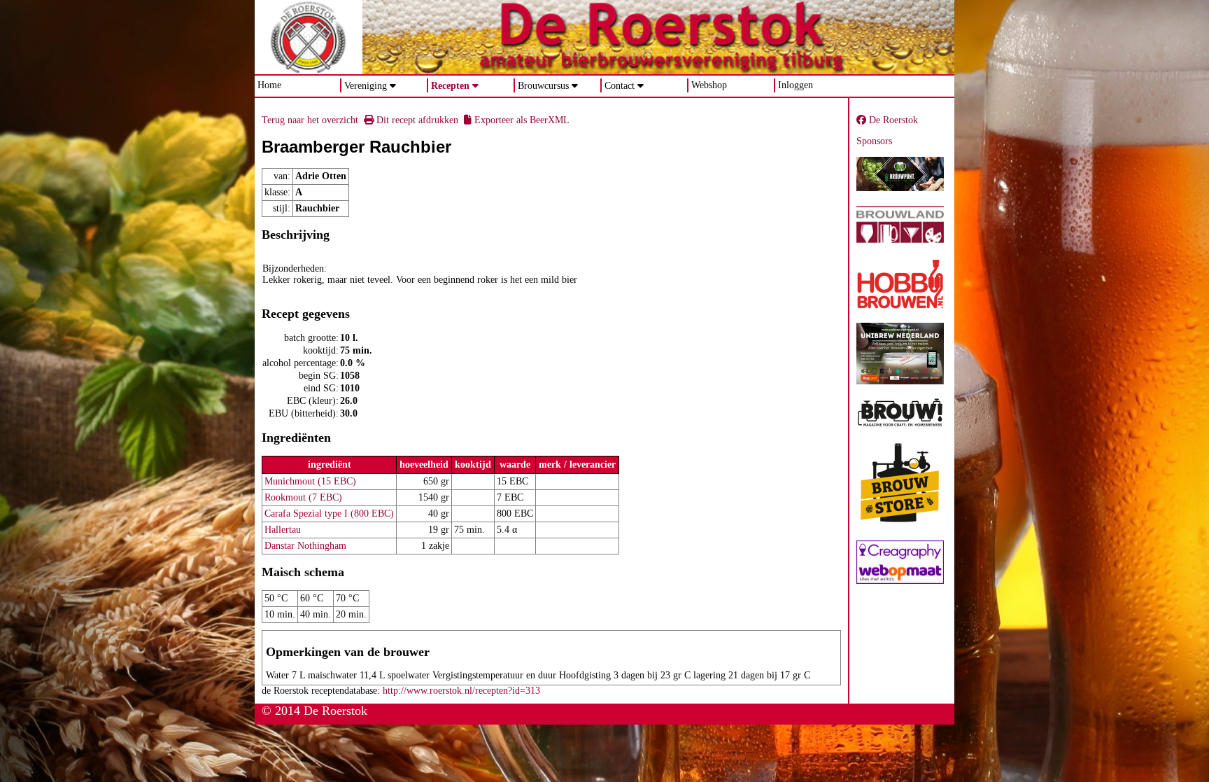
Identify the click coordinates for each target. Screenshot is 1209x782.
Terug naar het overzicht (310, 120)
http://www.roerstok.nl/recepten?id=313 (461, 690)
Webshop (709, 85)
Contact (619, 86)
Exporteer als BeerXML (521, 120)
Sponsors (874, 141)
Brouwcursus (543, 86)
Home (269, 85)
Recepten (450, 86)
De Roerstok (892, 120)
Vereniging (365, 86)
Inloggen (795, 85)
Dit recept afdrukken (416, 120)
